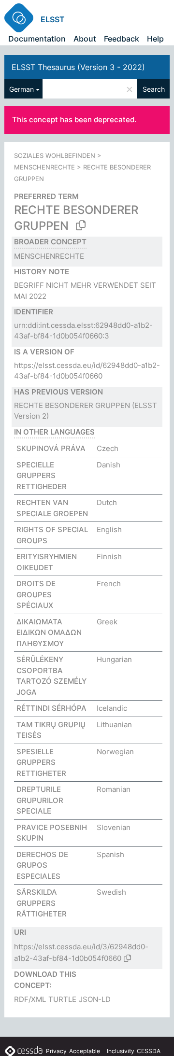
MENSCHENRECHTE (44, 167)
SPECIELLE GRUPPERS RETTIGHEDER (41, 475)
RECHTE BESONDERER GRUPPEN (72, 405)
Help (155, 38)
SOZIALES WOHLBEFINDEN (54, 155)
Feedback (121, 38)
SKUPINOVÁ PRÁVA (51, 448)
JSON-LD (95, 999)
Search (154, 89)
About (84, 38)
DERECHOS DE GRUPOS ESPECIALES (42, 865)
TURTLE (62, 999)
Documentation (37, 38)
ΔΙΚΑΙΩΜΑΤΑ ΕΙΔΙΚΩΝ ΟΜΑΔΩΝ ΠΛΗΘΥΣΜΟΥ (49, 632)
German (21, 89)
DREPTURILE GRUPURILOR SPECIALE (39, 800)
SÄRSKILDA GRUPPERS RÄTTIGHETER (41, 902)
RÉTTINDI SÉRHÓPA (51, 708)
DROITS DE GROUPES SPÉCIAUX (36, 594)
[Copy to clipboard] (81, 225)
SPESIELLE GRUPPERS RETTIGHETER (41, 762)
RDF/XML (30, 999)
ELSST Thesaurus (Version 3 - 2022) (78, 67)
